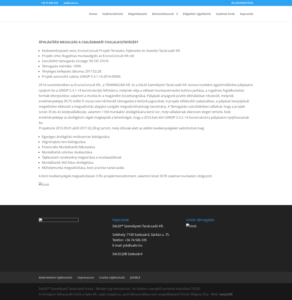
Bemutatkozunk (163, 14)
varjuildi (226, 294)
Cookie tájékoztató (112, 277)
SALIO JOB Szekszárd (127, 254)
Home (93, 14)
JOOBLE (135, 277)
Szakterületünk (112, 14)
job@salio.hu (132, 245)
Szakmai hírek (225, 14)
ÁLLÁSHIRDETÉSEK (242, 3)
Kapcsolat (246, 14)
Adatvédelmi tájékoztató (55, 277)
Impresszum (85, 277)
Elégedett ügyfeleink (197, 14)
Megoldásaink (137, 14)
